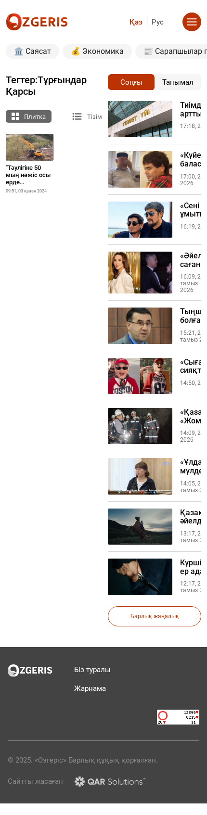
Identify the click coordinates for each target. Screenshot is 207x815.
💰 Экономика (97, 51)
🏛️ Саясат (32, 51)
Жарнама (90, 688)
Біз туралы (92, 669)
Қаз (135, 22)
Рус (158, 22)
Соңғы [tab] (131, 82)
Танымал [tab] (178, 82)
